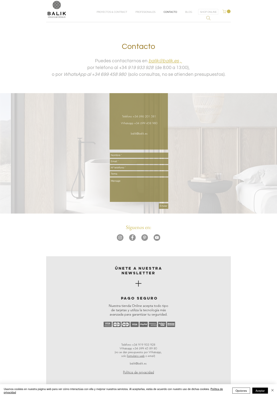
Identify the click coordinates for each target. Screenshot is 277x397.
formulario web (136, 356)
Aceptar (260, 390)
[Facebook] (132, 237)
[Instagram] (120, 237)
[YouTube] (157, 237)
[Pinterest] (144, 237)
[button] (227, 11)
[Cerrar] (272, 390)
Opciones (241, 390)
